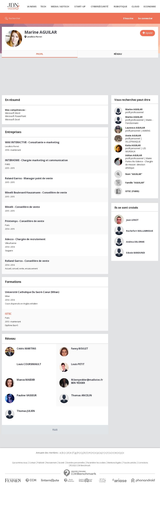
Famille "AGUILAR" (135, 182)
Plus (54, 429)
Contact (32, 463)
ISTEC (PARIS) (132, 191)
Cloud (135, 6)
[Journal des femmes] (13, 480)
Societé (61, 463)
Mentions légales (114, 463)
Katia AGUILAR (133, 145)
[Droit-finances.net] (69, 480)
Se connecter (145, 18)
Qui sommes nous (19, 463)
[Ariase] (119, 480)
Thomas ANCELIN (81, 395)
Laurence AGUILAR (135, 127)
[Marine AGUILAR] (13, 38)
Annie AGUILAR (133, 135)
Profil (39, 53)
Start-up (79, 6)
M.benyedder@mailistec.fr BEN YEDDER (87, 381)
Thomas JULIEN (26, 411)
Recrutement (51, 463)
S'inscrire (128, 18)
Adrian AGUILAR (133, 155)
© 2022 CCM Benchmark (80, 465)
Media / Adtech (60, 6)
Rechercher (14, 18)
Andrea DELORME (135, 241)
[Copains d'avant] (85, 480)
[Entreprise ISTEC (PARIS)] (118, 191)
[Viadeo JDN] (102, 480)
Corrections (143, 463)
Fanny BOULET (79, 348)
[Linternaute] (50, 480)
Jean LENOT (132, 219)
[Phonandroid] (143, 480)
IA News (32, 6)
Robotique (120, 6)
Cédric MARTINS (26, 348)
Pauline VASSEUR (27, 395)
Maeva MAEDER (26, 379)
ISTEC (8, 313)
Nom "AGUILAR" (133, 174)
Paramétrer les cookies (96, 463)
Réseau (118, 53)
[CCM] (30, 480)
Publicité (40, 463)
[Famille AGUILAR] (118, 183)
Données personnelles (75, 463)
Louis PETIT (78, 364)
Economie (150, 6)
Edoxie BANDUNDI (135, 252)
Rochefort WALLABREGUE (139, 230)
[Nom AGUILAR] (118, 174)
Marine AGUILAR (133, 109)
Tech (43, 6)
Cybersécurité (99, 6)
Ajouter (149, 32)
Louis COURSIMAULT (29, 364)
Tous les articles (129, 463)
